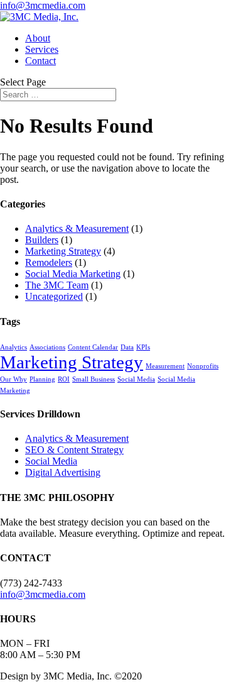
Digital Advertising (62, 472)
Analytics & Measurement (77, 228)
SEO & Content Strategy (74, 449)
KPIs (143, 347)
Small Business (93, 379)
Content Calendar (93, 347)
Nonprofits (202, 366)
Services (41, 49)
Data (127, 347)
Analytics (13, 347)
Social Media (136, 379)
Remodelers (48, 262)
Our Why (13, 379)
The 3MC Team (57, 285)
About (37, 38)
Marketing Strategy (63, 251)
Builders (41, 239)
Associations (47, 347)
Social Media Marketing (73, 273)
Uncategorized (54, 296)
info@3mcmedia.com (42, 594)
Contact (40, 60)
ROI (64, 379)
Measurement (165, 366)
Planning (42, 379)
